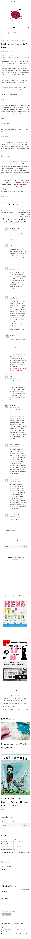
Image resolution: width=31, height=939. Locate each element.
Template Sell (5, 936)
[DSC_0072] (5, 99)
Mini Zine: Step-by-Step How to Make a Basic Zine (15, 852)
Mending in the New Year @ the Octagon (14, 696)
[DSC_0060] (5, 196)
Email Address (6, 892)
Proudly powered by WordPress (10, 934)
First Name (5, 898)
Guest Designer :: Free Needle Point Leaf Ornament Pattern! (23, 214)
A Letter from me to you (9, 706)
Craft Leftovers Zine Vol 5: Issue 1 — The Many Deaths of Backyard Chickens (15, 802)
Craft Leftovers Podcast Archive (10, 923)
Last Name (5, 905)
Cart (10, 927)
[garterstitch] (5, 123)
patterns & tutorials (11, 40)
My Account (4, 927)
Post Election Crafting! (7, 212)
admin (12, 335)
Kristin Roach (12, 51)
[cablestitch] (5, 156)
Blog (22, 923)
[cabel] (3, 55)
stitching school (21, 40)
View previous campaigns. (8, 911)
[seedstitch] (4, 136)
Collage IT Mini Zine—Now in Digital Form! (14, 703)
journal (3, 40)
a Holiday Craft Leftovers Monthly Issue (15, 182)
